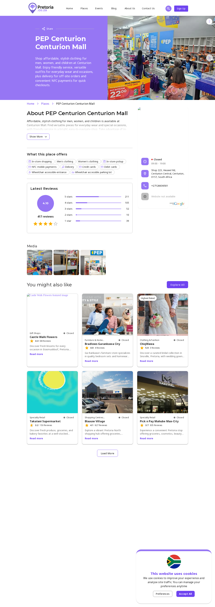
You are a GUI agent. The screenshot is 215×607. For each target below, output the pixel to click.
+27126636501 (159, 185)
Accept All (185, 593)
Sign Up (181, 8)
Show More (36, 136)
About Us (130, 8)
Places (84, 8)
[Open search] (168, 9)
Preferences (162, 593)
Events (99, 8)
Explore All (177, 284)
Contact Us (148, 8)
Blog (114, 8)
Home (69, 8)
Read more (36, 354)
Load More (107, 453)
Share (50, 28)
